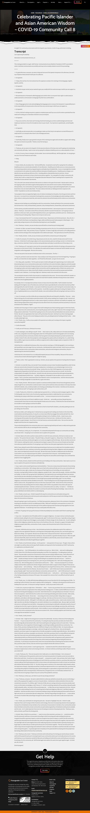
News (51, 791)
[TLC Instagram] (73, 791)
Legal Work (52, 785)
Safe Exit (84, 46)
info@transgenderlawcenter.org (39, 790)
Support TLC (52, 793)
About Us (52, 782)
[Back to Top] (45, 751)
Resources (38, 12)
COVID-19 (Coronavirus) (50, 12)
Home (32, 12)
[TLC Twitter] (70, 791)
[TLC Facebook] (67, 791)
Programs (52, 789)
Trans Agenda (53, 783)
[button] (86, 2)
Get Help (45, 770)
